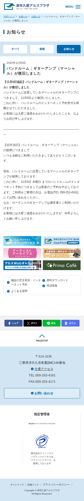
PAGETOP (42, 340)
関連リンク (33, 484)
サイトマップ (17, 484)
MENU (69, 6)
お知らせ (23, 16)
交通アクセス (43, 369)
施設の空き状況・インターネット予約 (26, 282)
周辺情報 (52, 285)
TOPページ (9, 16)
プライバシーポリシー (56, 484)
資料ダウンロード (57, 280)
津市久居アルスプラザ (31, 7)
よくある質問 (19, 291)
